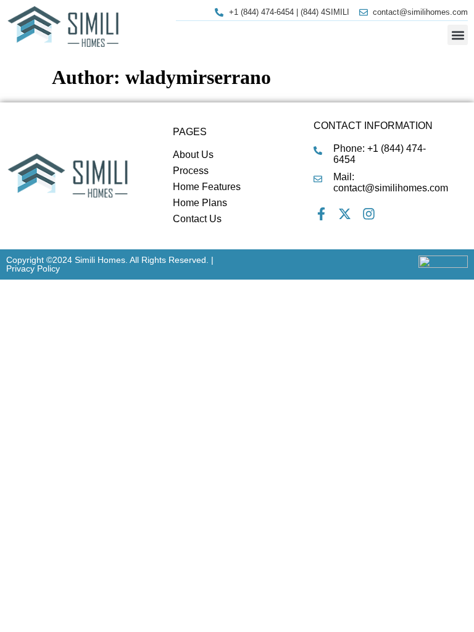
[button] (457, 35)
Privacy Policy (33, 268)
